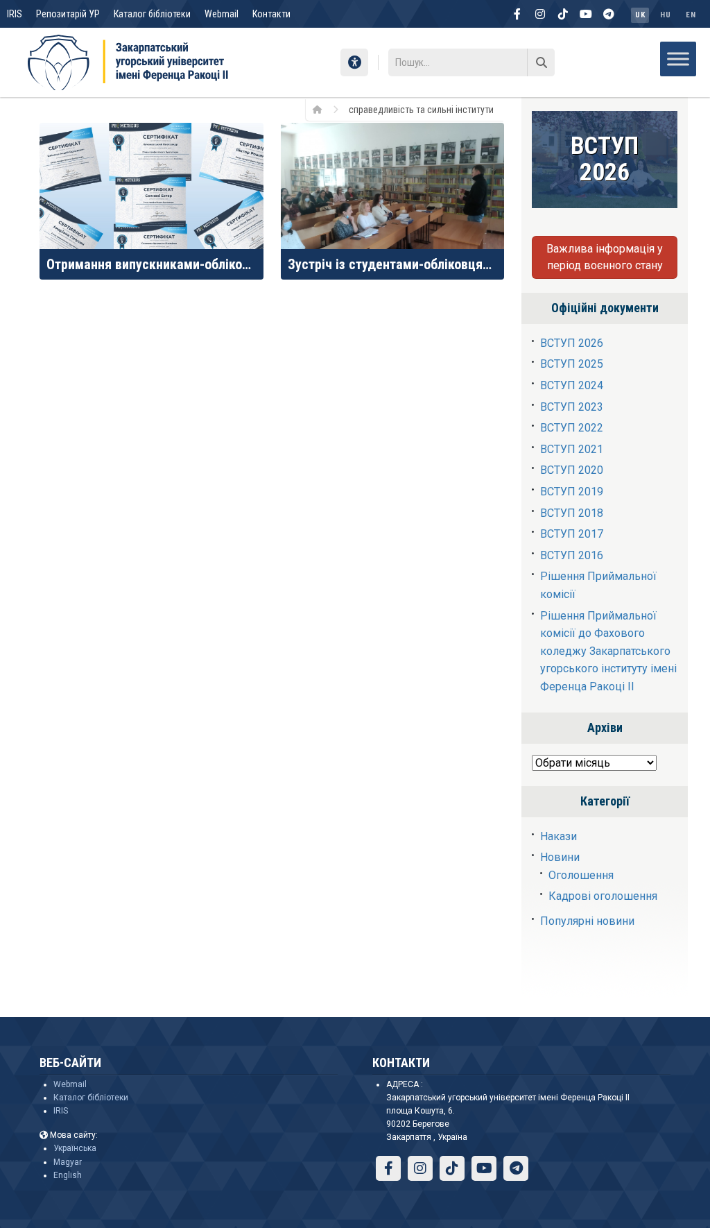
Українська (74, 1148)
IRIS (14, 13)
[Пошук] (541, 62)
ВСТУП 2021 (571, 449)
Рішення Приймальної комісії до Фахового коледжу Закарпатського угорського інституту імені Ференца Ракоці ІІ (608, 651)
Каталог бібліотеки (152, 13)
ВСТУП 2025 (571, 363)
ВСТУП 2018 (571, 513)
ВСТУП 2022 (571, 427)
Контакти (271, 13)
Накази (558, 836)
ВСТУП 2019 (571, 491)
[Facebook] (517, 14)
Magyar (67, 1162)
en (690, 14)
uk (640, 14)
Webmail (222, 13)
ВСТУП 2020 (571, 470)
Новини (560, 857)
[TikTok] (563, 14)
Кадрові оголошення (602, 896)
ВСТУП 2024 (571, 385)
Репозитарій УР (68, 13)
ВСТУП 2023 (571, 406)
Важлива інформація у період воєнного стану (604, 257)
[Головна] (322, 108)
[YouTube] (586, 14)
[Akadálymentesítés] (354, 62)
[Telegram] (608, 14)
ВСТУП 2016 (571, 555)
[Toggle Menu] (678, 58)
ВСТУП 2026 (571, 343)
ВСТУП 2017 (571, 533)
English (67, 1175)
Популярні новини (587, 921)
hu (665, 14)
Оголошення (581, 875)
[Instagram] (540, 14)
